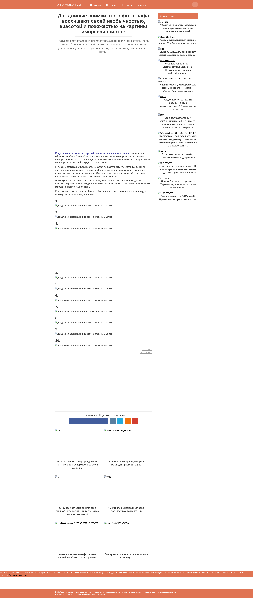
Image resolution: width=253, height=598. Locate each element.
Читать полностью (20, 575)
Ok (10, 575)
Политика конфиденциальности (90, 595)
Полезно (111, 5)
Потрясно (95, 5)
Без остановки (68, 4)
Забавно (141, 5)
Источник (147, 349)
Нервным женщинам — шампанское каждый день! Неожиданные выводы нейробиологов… (178, 68)
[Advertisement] (103, 84)
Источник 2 (146, 352)
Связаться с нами (63, 595)
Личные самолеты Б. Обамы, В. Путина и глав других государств (178, 197)
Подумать (126, 5)
